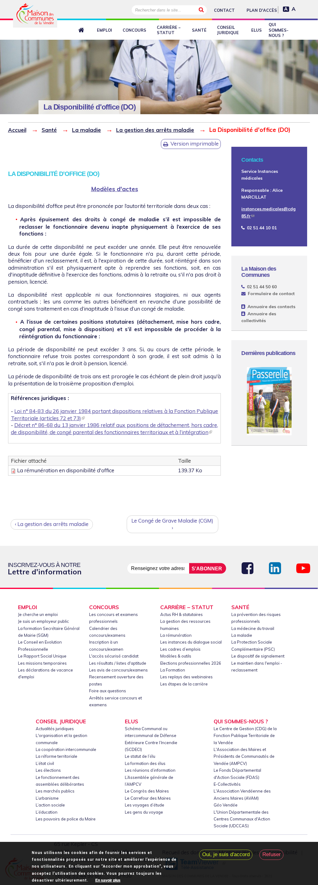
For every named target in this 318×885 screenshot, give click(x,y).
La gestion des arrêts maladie (155, 130)
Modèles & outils (175, 656)
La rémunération (176, 635)
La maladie (86, 130)
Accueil (17, 130)
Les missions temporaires (42, 663)
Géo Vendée (226, 804)
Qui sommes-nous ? (278, 30)
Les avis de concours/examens (118, 669)
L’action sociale (50, 804)
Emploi (104, 30)
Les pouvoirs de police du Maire (66, 818)
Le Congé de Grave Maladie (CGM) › (172, 524)
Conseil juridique (228, 30)
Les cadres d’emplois (180, 649)
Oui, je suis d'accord (226, 854)
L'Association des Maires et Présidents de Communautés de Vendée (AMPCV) (244, 756)
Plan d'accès (262, 10)
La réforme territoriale (56, 756)
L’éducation (46, 812)
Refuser (271, 854)
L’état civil (45, 763)
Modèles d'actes (114, 189)
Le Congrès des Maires (147, 790)
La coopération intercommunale (66, 749)
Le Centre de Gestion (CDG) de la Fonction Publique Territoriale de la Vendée (245, 735)
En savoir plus (107, 880)
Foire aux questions (107, 690)
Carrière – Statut (168, 30)
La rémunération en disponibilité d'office (65, 470)
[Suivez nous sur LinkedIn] (275, 568)
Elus (256, 30)
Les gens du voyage (144, 812)
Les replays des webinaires (186, 676)
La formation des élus (145, 763)
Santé (199, 30)
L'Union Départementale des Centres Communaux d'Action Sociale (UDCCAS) (242, 819)
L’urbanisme (47, 798)
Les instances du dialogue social (191, 642)
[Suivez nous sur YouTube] (303, 568)
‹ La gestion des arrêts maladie (52, 524)
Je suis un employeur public (43, 621)
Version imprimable (194, 143)
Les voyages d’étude (144, 804)
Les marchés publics (55, 790)
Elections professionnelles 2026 (190, 663)
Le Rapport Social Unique (42, 656)
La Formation (172, 669)
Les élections (48, 770)
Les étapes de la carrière (184, 683)
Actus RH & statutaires (181, 614)
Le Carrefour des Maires (148, 798)
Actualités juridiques (55, 728)
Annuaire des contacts (271, 306)
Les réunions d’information (150, 770)
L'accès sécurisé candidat (114, 656)
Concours (134, 30)
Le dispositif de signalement (257, 656)
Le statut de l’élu (140, 756)
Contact (224, 10)
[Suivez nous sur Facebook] (247, 568)
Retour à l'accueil (82, 30)
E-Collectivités (227, 784)
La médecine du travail (252, 628)
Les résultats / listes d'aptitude (117, 663)
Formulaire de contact (271, 293)
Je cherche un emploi (38, 614)
